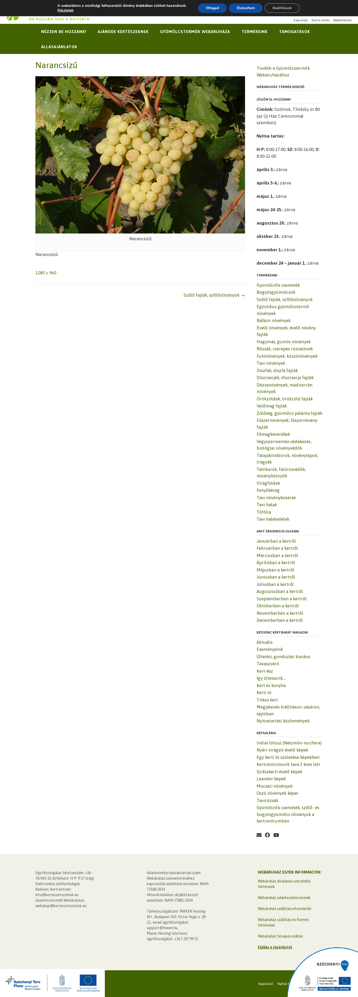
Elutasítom (246, 8)
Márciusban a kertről (277, 555)
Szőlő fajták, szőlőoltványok (214, 295)
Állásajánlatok (59, 47)
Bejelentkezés (342, 20)
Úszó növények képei (277, 793)
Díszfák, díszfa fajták (277, 370)
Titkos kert (267, 699)
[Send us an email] (259, 835)
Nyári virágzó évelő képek (282, 750)
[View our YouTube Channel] (276, 835)
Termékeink (255, 31)
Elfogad (212, 8)
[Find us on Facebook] (267, 835)
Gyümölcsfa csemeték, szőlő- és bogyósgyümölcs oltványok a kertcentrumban (288, 814)
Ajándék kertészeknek (123, 31)
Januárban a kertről (276, 541)
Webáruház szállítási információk (284, 909)
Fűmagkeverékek (273, 434)
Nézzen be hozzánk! (63, 31)
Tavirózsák (267, 800)
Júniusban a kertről (276, 577)
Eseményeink (270, 649)
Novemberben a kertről (280, 613)
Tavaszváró (268, 663)
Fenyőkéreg (268, 490)
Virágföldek (268, 483)
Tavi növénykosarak (276, 497)
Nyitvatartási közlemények (283, 720)
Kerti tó (264, 692)
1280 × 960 (45, 272)
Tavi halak (267, 504)
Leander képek (271, 778)
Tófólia (264, 512)
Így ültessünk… (271, 678)
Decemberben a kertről (280, 620)
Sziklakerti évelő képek (279, 771)
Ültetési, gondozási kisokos (283, 656)
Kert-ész (265, 671)
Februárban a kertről (277, 548)
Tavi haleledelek (273, 519)
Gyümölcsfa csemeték (278, 285)
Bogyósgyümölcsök (276, 292)
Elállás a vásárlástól (275, 947)
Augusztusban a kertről (280, 591)
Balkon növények (274, 320)
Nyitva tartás (320, 20)
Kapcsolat (301, 20)
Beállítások (282, 8)
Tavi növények (271, 363)
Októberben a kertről (278, 605)
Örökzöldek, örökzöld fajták (285, 398)
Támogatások (294, 31)
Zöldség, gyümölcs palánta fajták (289, 413)
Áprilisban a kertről (276, 562)
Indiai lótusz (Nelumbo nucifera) (289, 742)
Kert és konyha (271, 685)
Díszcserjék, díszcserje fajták (285, 377)
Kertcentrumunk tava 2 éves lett (288, 764)
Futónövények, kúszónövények (287, 356)
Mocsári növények (275, 786)
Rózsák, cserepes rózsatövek (285, 348)
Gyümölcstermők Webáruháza (195, 31)
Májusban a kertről (275, 570)
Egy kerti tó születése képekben (288, 757)
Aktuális (265, 642)
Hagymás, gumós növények (284, 341)
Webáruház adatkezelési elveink (284, 898)
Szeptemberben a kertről (282, 598)
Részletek (65, 10)
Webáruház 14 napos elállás (280, 936)
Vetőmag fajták (272, 405)
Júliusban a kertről (275, 584)
